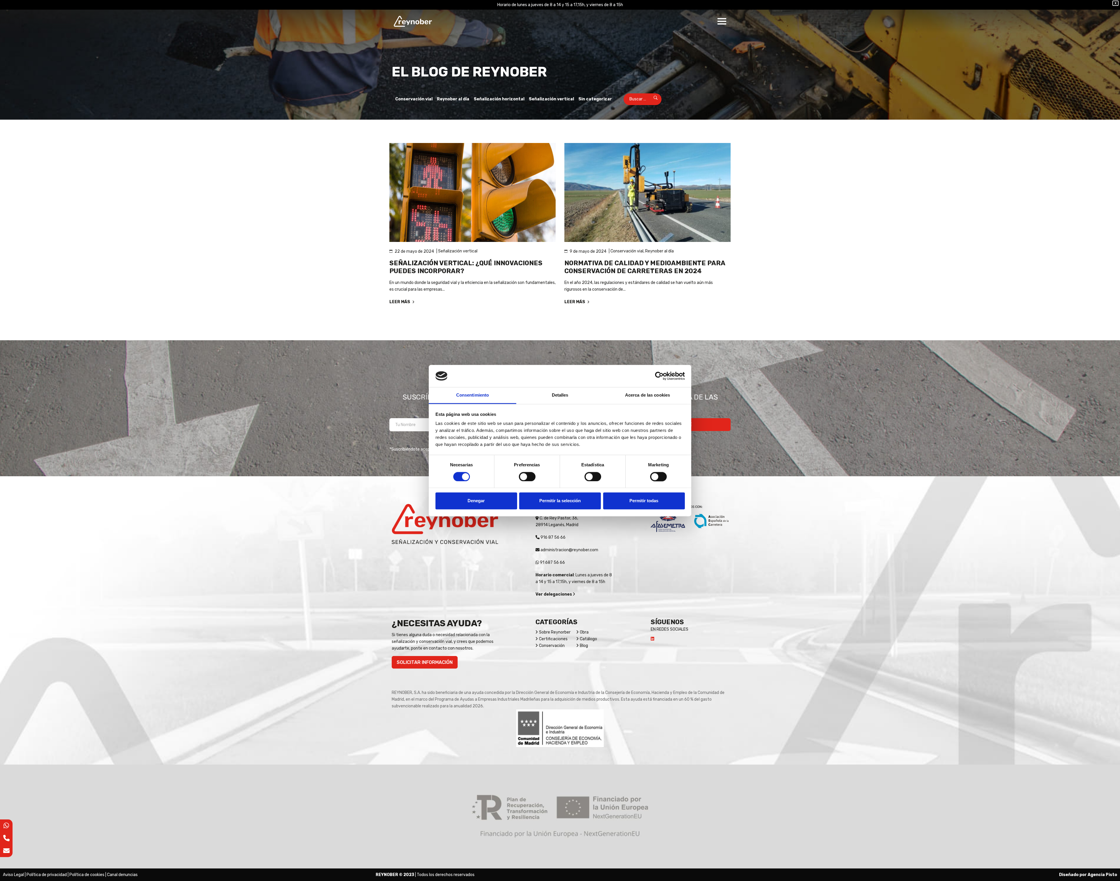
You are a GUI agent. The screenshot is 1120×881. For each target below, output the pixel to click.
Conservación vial (414, 99)
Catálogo (588, 638)
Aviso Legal (13, 874)
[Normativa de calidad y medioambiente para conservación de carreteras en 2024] (647, 192)
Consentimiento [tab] (472, 395)
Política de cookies (86, 874)
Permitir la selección (560, 500)
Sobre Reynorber (554, 632)
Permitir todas (643, 500)
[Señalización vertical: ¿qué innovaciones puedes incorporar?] (472, 192)
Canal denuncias (122, 874)
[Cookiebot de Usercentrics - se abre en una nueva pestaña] (659, 375)
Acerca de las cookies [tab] (647, 395)
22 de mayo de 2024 (414, 251)
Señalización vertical (551, 99)
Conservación (552, 645)
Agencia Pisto (1102, 874)
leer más (400, 301)
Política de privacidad (47, 874)
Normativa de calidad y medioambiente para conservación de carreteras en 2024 (644, 267)
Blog (584, 645)
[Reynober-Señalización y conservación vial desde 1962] (413, 21)
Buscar (652, 99)
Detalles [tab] (560, 395)
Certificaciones (553, 638)
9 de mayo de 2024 (588, 251)
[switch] (527, 476)
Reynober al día (453, 99)
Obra (584, 632)
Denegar (476, 500)
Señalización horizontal (499, 99)
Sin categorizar (595, 99)
